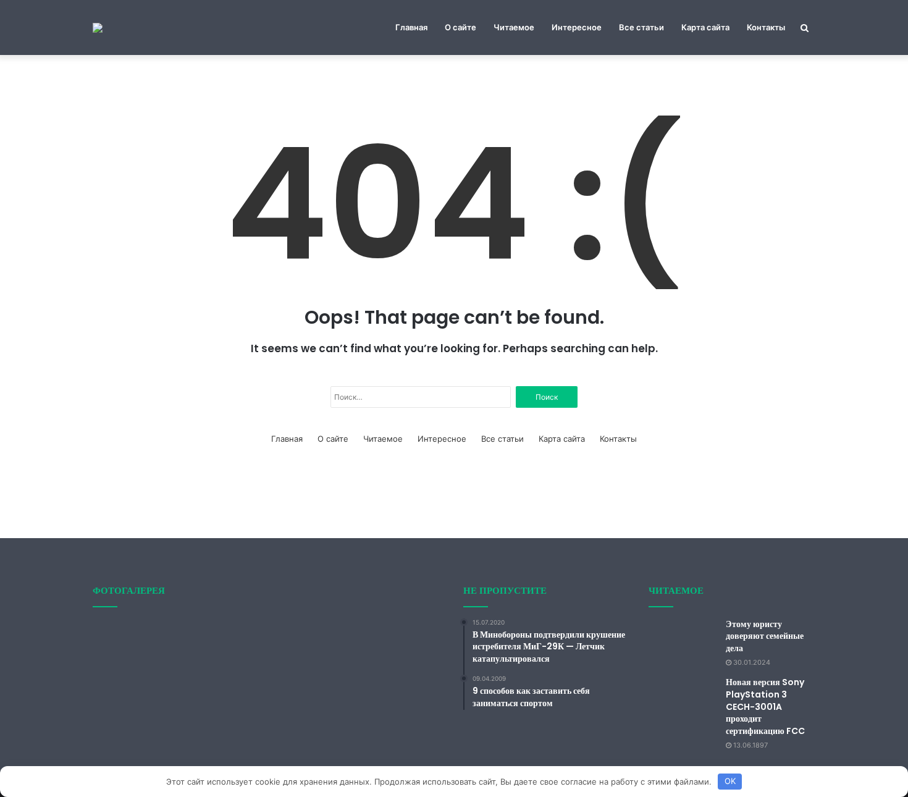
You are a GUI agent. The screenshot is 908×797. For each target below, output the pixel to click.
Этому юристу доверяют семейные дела (765, 636)
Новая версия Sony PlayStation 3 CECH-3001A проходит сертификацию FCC (765, 706)
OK (730, 781)
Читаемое (514, 27)
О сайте (460, 27)
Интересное (577, 27)
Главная (411, 27)
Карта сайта (705, 27)
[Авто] (98, 28)
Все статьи (641, 27)
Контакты (766, 27)
